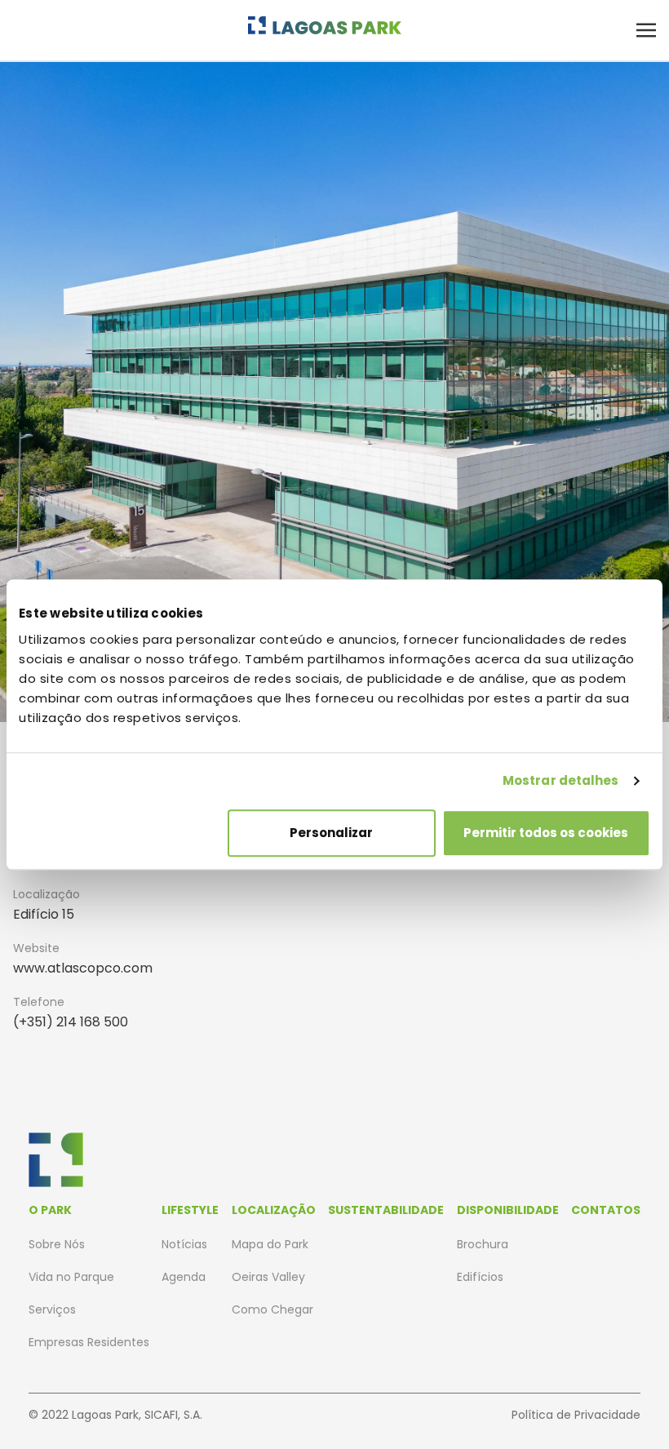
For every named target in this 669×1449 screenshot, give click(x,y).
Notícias (184, 1244)
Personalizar (331, 832)
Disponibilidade (508, 1210)
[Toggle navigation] (646, 29)
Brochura (482, 1244)
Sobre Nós (57, 1244)
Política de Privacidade (576, 1415)
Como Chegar (272, 1309)
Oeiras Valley (268, 1277)
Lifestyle (190, 1210)
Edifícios (480, 1277)
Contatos (605, 1210)
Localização (274, 1210)
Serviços (52, 1309)
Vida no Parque (71, 1277)
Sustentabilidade (386, 1210)
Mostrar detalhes (561, 780)
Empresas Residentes (89, 1342)
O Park (50, 1210)
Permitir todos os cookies (545, 832)
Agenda (184, 1277)
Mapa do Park (270, 1244)
